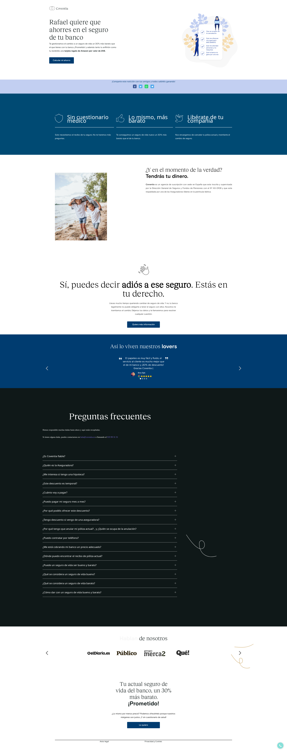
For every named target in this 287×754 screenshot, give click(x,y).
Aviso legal (104, 741)
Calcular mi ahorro (61, 60)
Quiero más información (143, 324)
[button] (47, 368)
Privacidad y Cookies (153, 741)
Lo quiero (143, 725)
